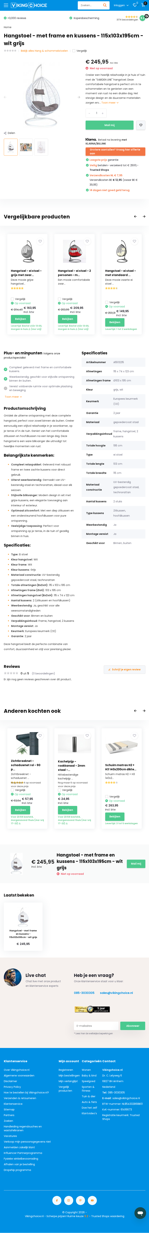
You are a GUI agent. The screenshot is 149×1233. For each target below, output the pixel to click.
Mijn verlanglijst (68, 1081)
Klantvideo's (89, 1113)
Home (7, 27)
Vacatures (10, 1136)
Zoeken (8, 1121)
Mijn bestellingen (69, 1075)
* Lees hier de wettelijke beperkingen (93, 1033)
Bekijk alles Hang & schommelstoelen (44, 51)
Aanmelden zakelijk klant (19, 1147)
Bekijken (20, 319)
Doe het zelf (89, 1108)
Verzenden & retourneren (20, 1098)
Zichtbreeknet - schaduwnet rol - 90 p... (25, 765)
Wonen (86, 1070)
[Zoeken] (105, 5)
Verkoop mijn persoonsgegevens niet (27, 1141)
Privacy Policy (12, 1087)
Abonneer (132, 1026)
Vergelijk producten (65, 1089)
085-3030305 (84, 993)
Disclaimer (10, 1081)
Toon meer (108, 102)
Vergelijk (81, 51)
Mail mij (109, 125)
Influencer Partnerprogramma (23, 1153)
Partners (9, 1115)
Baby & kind (89, 1075)
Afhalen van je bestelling (19, 1164)
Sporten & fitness (88, 1089)
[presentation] (5, 97)
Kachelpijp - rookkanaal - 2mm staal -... (71, 766)
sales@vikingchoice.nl (116, 993)
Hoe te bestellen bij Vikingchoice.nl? (26, 1092)
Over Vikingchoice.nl (16, 1070)
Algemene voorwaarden (19, 1075)
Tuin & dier (88, 1096)
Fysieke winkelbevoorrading (21, 1158)
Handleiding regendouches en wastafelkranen (23, 1128)
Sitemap (9, 1109)
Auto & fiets (89, 1102)
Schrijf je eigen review (126, 669)
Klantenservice (13, 1104)
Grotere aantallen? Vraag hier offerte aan (115, 151)
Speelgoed (88, 1081)
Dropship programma (17, 1170)
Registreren (66, 1070)
